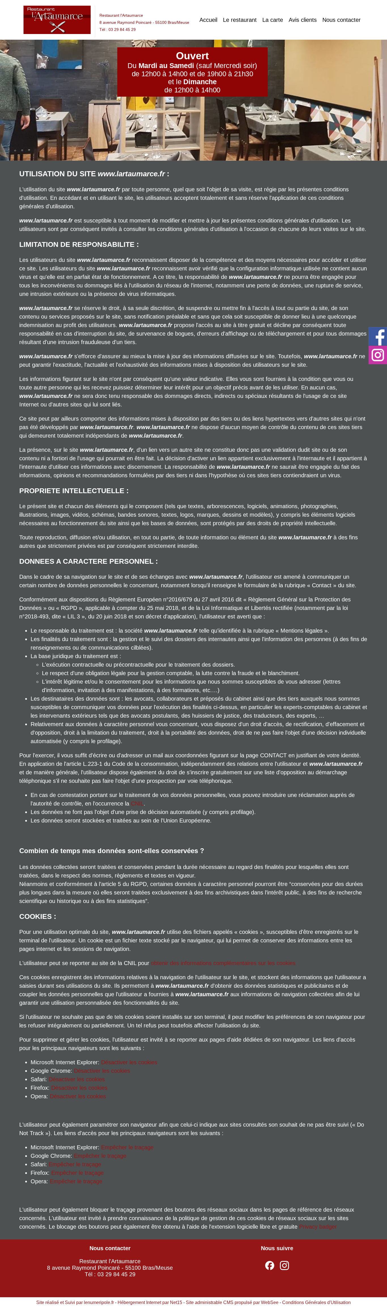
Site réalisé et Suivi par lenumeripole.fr (75, 1302)
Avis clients (303, 20)
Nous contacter (341, 20)
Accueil (208, 20)
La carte (272, 20)
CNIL (137, 803)
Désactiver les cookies (129, 1062)
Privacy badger (318, 1227)
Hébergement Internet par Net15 (150, 1302)
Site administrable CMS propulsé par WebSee (232, 1302)
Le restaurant (240, 20)
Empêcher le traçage (127, 1147)
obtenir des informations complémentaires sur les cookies (223, 963)
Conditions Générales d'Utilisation (316, 1302)
